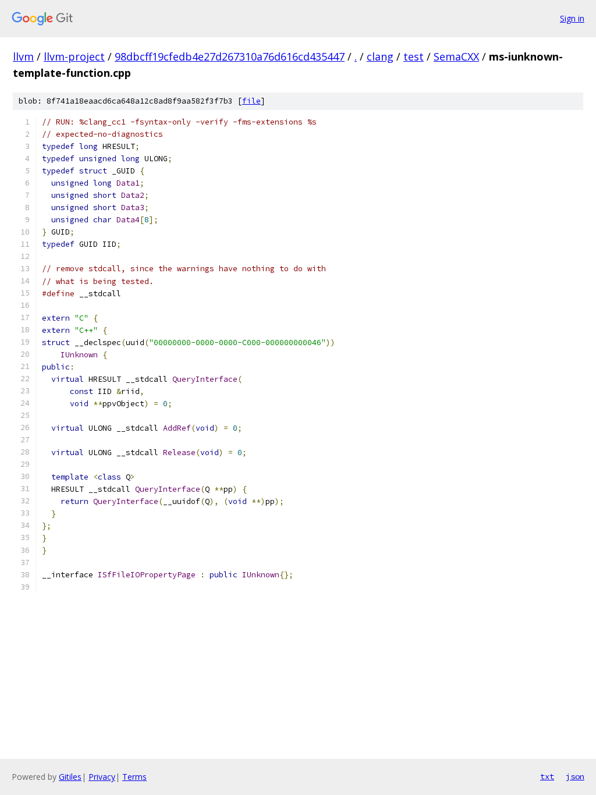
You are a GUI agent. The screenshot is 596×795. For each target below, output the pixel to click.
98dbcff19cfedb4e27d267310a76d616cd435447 (230, 56)
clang (380, 56)
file (251, 101)
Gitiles (70, 776)
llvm (23, 56)
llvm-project (74, 56)
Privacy (101, 776)
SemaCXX (456, 56)
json (575, 776)
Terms (134, 776)
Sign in (572, 18)
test (413, 56)
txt (547, 776)
